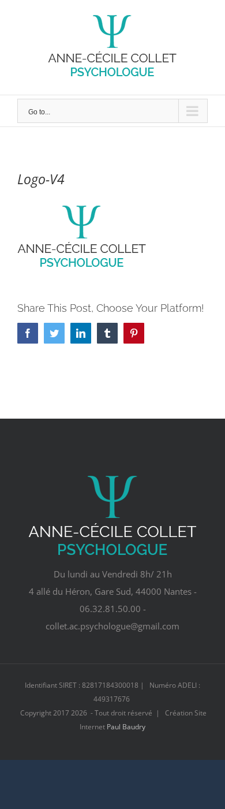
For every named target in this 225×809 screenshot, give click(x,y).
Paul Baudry (126, 727)
